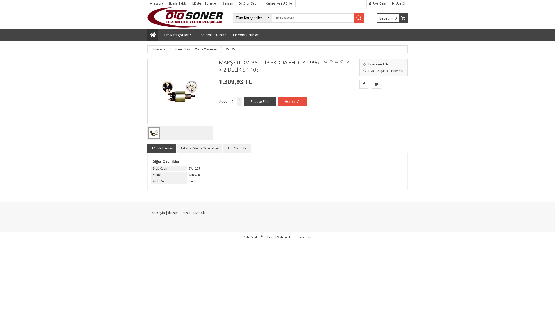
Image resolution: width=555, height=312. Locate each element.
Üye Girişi (379, 3)
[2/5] (328, 61)
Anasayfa (158, 213)
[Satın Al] (292, 101)
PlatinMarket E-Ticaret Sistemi (265, 237)
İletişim (173, 213)
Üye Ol (400, 3)
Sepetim (388, 18)
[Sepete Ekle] (260, 101)
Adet (223, 101)
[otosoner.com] (185, 26)
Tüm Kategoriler (175, 34)
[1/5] (325, 61)
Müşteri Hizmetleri (194, 213)
